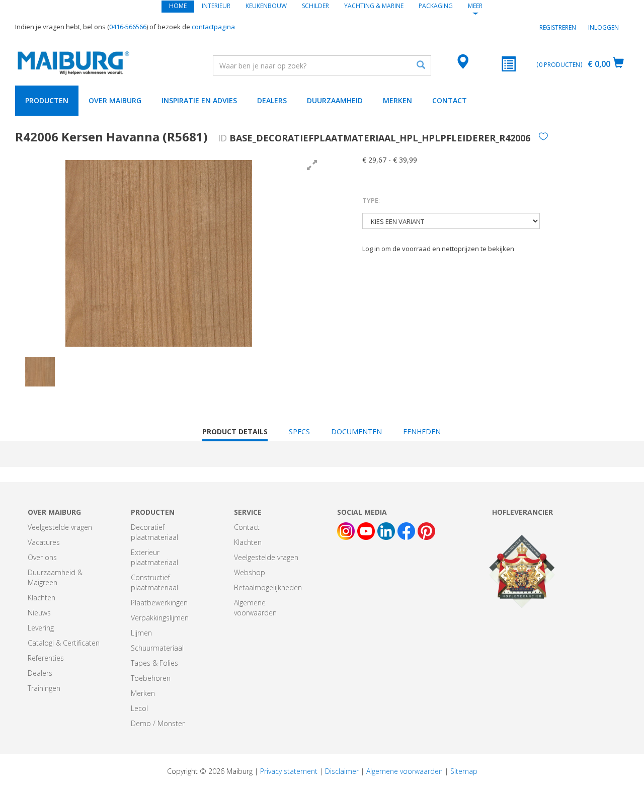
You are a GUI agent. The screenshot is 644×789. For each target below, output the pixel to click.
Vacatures (44, 542)
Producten (46, 100)
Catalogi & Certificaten (64, 643)
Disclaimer (342, 771)
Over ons (42, 557)
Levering (41, 628)
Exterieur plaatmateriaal (154, 557)
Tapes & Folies (154, 663)
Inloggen (603, 27)
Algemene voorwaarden (255, 607)
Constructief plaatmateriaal (154, 582)
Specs (299, 431)
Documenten (356, 431)
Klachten (41, 597)
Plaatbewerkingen (159, 602)
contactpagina (213, 26)
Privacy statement (288, 771)
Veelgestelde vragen (60, 527)
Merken (397, 100)
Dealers (272, 100)
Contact (449, 100)
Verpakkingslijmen (160, 617)
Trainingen (44, 688)
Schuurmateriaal (157, 648)
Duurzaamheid (335, 100)
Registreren (557, 27)
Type (371, 200)
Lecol (139, 708)
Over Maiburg (115, 100)
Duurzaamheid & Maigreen (55, 577)
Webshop (249, 572)
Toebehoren (151, 678)
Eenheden (422, 431)
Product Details (235, 434)
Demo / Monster (158, 723)
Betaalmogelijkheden (268, 587)
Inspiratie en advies (199, 100)
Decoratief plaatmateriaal (154, 532)
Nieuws (39, 612)
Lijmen (141, 633)
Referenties (46, 658)
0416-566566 (127, 26)
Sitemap (463, 771)
